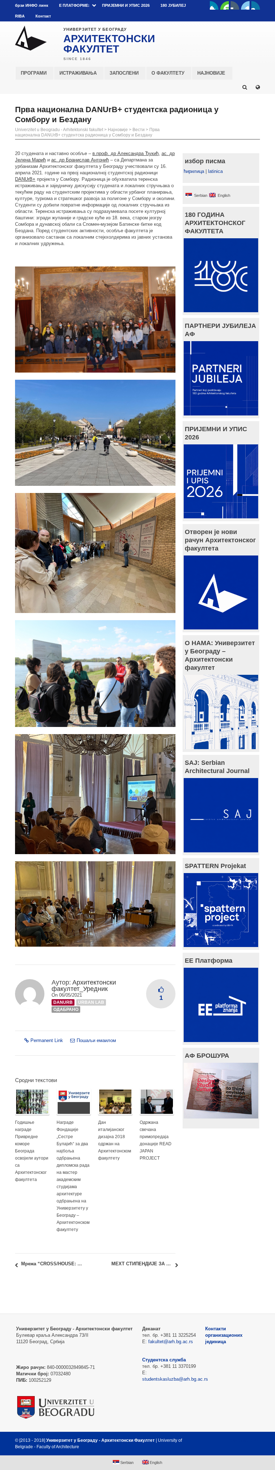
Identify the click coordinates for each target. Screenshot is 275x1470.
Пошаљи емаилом (96, 1040)
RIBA (20, 16)
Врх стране (241, 1440)
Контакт (43, 16)
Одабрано (65, 1009)
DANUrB (63, 1002)
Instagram (255, 5)
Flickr (235, 5)
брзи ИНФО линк (31, 5)
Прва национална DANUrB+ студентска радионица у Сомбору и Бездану (87, 132)
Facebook (214, 5)
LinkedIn (245, 5)
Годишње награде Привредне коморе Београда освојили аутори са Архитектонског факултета (31, 1151)
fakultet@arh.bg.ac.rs (170, 1341)
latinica (215, 171)
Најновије (118, 129)
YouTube (224, 5)
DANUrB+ (25, 179)
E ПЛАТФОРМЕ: (74, 5)
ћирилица (194, 171)
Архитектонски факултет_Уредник (84, 985)
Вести (138, 129)
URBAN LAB (91, 1002)
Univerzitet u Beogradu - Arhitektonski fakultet (59, 129)
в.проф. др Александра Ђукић (125, 153)
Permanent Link (46, 1040)
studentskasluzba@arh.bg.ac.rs (175, 1379)
